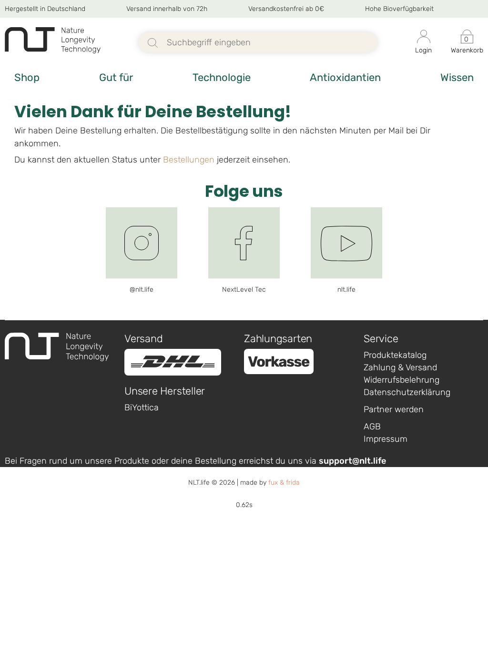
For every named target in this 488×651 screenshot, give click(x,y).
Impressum (385, 439)
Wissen (457, 77)
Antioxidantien (345, 77)
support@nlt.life (352, 461)
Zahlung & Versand (400, 367)
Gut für (116, 77)
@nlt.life (141, 289)
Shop (27, 77)
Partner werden (394, 409)
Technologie (222, 77)
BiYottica (141, 407)
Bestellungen (188, 159)
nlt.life (346, 289)
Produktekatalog (395, 355)
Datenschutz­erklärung (407, 392)
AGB (372, 426)
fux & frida (284, 482)
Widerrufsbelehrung (401, 380)
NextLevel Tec (244, 289)
